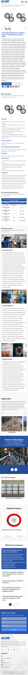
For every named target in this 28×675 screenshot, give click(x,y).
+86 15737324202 (5, 667)
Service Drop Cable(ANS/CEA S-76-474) (10, 6)
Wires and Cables (9, 5)
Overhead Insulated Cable (19, 5)
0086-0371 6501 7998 (6, 658)
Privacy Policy (11, 673)
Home (2, 5)
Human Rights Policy (19, 673)
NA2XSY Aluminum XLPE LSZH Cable (12, 530)
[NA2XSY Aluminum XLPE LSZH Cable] (14, 520)
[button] (2, 28)
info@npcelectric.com (6, 662)
